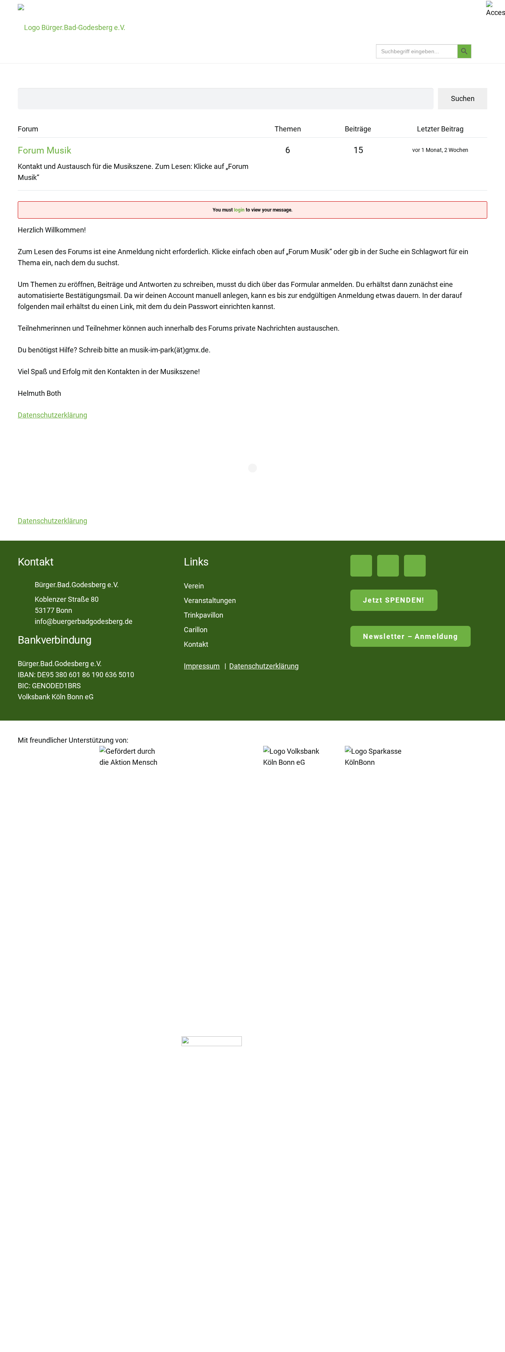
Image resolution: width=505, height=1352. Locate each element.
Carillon (196, 629)
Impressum (202, 666)
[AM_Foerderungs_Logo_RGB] (129, 1042)
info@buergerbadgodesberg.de (84, 621)
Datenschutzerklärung (264, 666)
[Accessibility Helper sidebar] (495, 9)
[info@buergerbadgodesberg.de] (26, 621)
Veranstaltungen (210, 600)
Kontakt (196, 644)
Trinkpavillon (203, 615)
